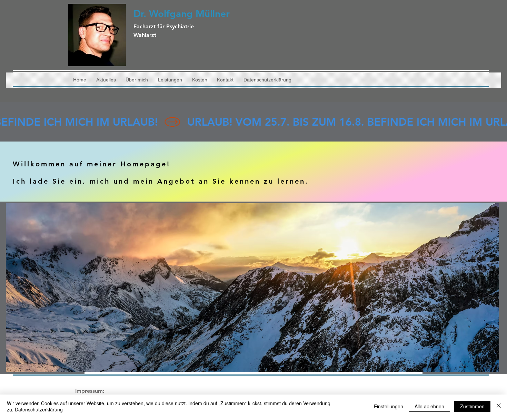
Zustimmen (472, 406)
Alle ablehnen (429, 406)
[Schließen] (499, 406)
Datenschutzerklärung (39, 409)
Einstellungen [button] (388, 406)
